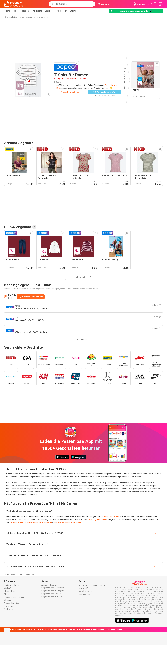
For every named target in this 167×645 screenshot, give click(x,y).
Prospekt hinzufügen (12, 603)
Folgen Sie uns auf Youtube (51, 594)
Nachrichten (8, 609)
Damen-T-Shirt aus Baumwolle (38, 522)
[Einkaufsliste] (161, 4)
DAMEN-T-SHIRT (17, 522)
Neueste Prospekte (21, 11)
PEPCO (21, 17)
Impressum (8, 606)
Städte (73, 11)
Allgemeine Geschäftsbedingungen (76, 629)
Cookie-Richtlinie (115, 629)
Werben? (7, 588)
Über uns (7, 600)
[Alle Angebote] (34, 227)
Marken (7, 594)
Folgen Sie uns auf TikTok (51, 597)
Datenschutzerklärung (99, 629)
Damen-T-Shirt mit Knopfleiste (67, 522)
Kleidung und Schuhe (98, 519)
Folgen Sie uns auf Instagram (52, 591)
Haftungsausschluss (54, 629)
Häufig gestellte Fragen (13, 585)
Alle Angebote (9, 591)
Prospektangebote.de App (14, 597)
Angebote (37, 11)
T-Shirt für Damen (111, 516)
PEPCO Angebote (17, 227)
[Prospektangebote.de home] (14, 4)
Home (7, 11)
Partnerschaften (85, 594)
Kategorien (62, 11)
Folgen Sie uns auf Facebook (52, 588)
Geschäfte (49, 11)
